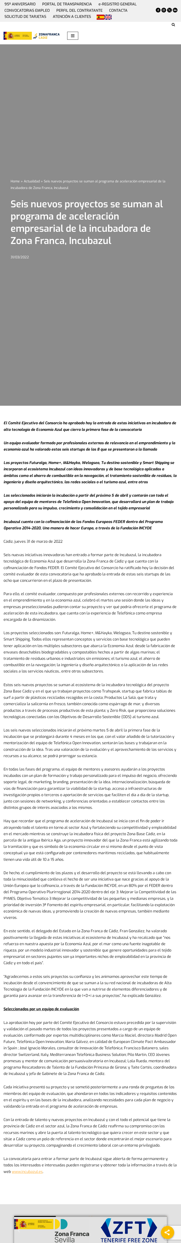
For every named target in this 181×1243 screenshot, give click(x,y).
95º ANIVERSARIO (20, 4)
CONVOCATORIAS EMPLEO (27, 10)
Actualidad (32, 181)
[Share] (167, 1232)
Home (15, 181)
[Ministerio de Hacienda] (18, 36)
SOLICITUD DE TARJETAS (25, 16)
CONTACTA (118, 10)
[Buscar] (173, 24)
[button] (18, 1230)
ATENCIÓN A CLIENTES (72, 16)
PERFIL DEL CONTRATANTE (79, 10)
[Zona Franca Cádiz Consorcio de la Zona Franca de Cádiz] (46, 36)
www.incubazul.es (27, 1171)
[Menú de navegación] (72, 36)
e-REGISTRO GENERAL (118, 4)
